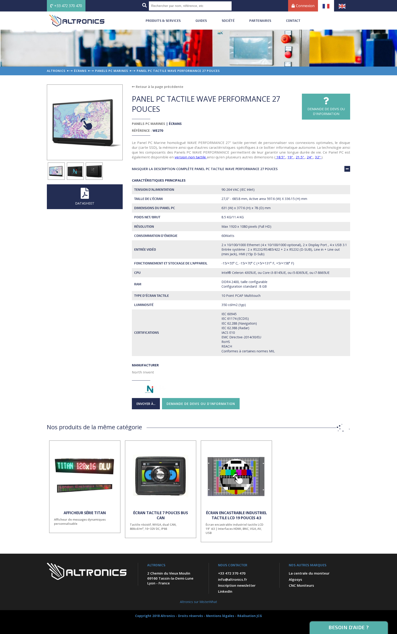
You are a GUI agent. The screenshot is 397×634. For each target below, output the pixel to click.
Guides (201, 20)
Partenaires (260, 20)
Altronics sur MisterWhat (198, 602)
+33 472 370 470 (68, 5)
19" (290, 157)
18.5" (280, 157)
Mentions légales (220, 616)
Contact (293, 20)
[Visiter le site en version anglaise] (342, 5)
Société (228, 20)
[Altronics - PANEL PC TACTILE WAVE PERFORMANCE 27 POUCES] (56, 171)
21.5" (300, 157)
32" (318, 157)
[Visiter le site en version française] (326, 5)
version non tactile (191, 157)
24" (310, 157)
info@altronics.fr (232, 579)
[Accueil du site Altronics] (76, 20)
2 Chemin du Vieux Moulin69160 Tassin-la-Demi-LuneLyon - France (170, 578)
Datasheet (84, 203)
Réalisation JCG (249, 616)
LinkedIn (225, 591)
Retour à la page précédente (159, 86)
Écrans (175, 123)
